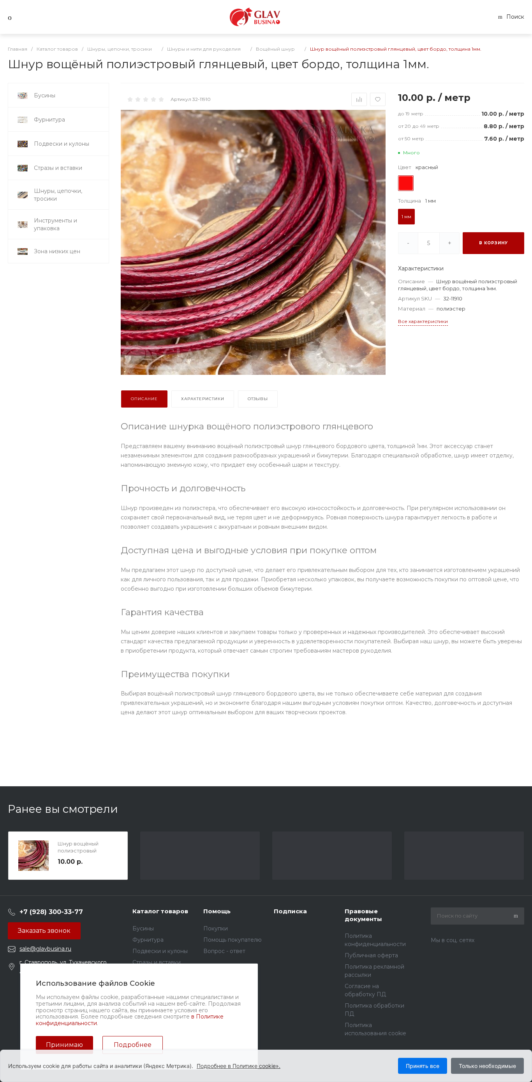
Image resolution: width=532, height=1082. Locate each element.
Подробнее (132, 1044)
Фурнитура (148, 939)
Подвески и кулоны (160, 951)
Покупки (215, 928)
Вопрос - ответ (224, 951)
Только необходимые (487, 1066)
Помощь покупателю (232, 939)
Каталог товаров (160, 911)
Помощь (217, 911)
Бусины (143, 928)
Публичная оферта (371, 955)
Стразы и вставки (156, 962)
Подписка (290, 911)
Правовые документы (363, 915)
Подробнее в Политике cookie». (238, 1066)
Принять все (422, 1066)
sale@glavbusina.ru (45, 948)
